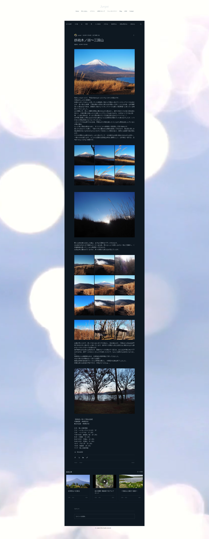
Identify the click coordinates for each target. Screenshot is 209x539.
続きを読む (133, 24)
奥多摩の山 (114, 24)
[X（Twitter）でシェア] (79, 457)
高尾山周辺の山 (123, 24)
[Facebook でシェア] (75, 457)
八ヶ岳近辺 (97, 24)
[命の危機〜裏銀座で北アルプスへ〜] (104, 481)
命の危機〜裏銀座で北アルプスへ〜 (104, 492)
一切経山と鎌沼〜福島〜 (129, 491)
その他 (76, 24)
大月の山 (106, 24)
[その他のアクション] (134, 35)
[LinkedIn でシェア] (83, 457)
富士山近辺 (80, 452)
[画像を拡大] (84, 155)
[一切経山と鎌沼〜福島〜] (131, 481)
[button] (84, 11)
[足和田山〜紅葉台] (78, 481)
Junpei (104, 6)
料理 (86, 24)
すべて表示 (140, 471)
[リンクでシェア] (87, 457)
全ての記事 (68, 24)
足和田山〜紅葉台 (74, 491)
